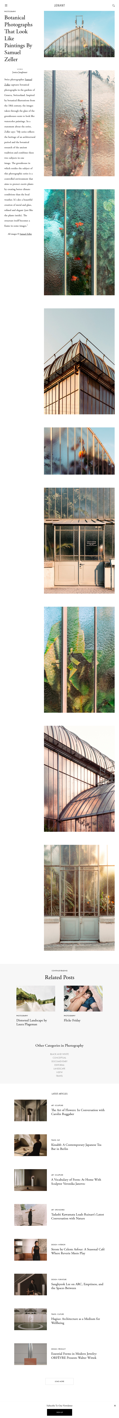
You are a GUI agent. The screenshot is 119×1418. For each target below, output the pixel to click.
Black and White (59, 1054)
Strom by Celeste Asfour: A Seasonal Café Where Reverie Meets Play (78, 1251)
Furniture (62, 1279)
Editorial (59, 1065)
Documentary (59, 1061)
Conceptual (59, 1057)
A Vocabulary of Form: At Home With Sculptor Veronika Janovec (76, 1182)
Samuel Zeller (26, 234)
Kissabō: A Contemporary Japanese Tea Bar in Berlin (76, 1147)
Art (52, 1105)
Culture (60, 1314)
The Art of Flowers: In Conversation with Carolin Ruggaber (78, 1112)
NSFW (59, 1072)
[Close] (115, 1405)
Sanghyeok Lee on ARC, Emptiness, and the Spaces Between (77, 1286)
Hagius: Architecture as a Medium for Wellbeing (75, 1321)
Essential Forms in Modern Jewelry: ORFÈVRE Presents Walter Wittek (74, 1356)
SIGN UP (59, 1412)
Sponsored (60, 1210)
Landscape (59, 1068)
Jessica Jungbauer (19, 72)
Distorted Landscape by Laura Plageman (31, 1022)
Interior (61, 1244)
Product (62, 1349)
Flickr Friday (72, 1020)
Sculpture (59, 1105)
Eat (58, 1140)
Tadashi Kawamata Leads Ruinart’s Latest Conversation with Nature (77, 1216)
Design (54, 1244)
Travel (59, 1075)
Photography (10, 11)
